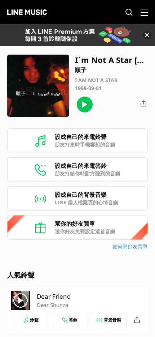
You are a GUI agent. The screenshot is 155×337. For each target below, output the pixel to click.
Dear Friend (54, 296)
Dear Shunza (52, 304)
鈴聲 (34, 320)
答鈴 (73, 320)
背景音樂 (112, 320)
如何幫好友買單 (130, 246)
